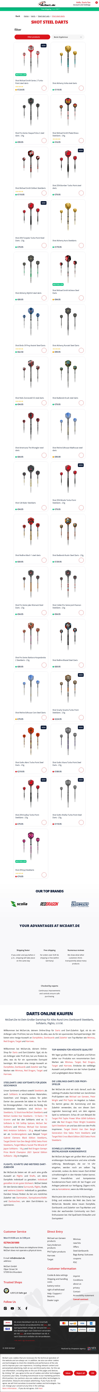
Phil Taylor (68, 1100)
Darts (57, 1030)
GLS (48, 1328)
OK (92, 1373)
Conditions (78, 1280)
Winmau (91, 1037)
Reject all (81, 1373)
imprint (76, 1276)
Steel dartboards (80, 1250)
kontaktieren (64, 1189)
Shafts (32, 1176)
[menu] (3, 3)
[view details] (31, 67)
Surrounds (28, 1186)
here (40, 1388)
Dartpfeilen (37, 1037)
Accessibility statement (83, 1295)
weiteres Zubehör (16, 1190)
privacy (76, 1287)
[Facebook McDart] (26, 1309)
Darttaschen (14, 1201)
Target (18, 1041)
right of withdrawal (55, 1289)
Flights (20, 1176)
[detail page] (44, 88)
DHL (45, 1325)
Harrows (30, 1041)
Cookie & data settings (57, 1275)
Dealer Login (53, 1300)
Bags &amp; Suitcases (83, 1254)
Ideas (68, 1373)
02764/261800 (11, 1242)
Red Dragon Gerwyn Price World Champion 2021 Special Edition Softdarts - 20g (25, 1152)
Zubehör (63, 1037)
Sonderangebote (19, 1134)
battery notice (53, 1285)
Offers (76, 1247)
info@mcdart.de (17, 1258)
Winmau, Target (73, 1062)
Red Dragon (9, 1041)
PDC (75, 1262)
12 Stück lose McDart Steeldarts (28, 1112)
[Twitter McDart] (19, 1309)
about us (77, 1284)
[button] (82, 3)
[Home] (47, 3)
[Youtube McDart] (12, 1309)
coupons (77, 1258)
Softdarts (13, 1094)
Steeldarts (39, 1090)
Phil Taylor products (56, 1251)
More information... (10, 1388)
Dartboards (49, 1037)
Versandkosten (30, 1340)
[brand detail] (19, 904)
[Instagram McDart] (5, 1309)
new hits (77, 1243)
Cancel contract (80, 1299)
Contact (76, 1291)
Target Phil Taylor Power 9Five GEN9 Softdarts (73, 1118)
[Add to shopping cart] (44, 140)
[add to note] (17, 45)
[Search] (8, 3)
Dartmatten (21, 1197)
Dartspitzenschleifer (38, 1197)
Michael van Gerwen (79, 1096)
